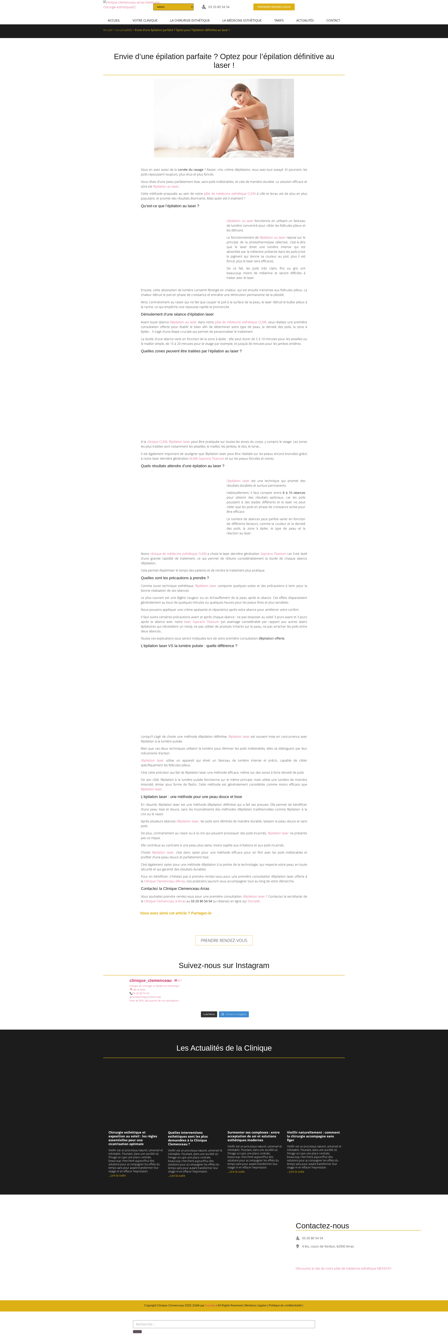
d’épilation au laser (183, 322)
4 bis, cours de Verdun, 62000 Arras (328, 1246)
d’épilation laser (188, 821)
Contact (333, 20)
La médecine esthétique (242, 20)
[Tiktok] (323, 7)
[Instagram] (311, 7)
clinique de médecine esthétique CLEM (178, 554)
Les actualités (123, 30)
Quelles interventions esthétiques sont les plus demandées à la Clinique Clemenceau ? (188, 1138)
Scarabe (210, 1305)
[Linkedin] (329, 7)
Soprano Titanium (273, 554)
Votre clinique (145, 20)
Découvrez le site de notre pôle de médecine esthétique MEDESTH (343, 1268)
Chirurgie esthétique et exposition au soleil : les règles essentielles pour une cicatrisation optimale (132, 1138)
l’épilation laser (179, 442)
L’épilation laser (238, 481)
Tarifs (279, 20)
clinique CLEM (157, 442)
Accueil (114, 20)
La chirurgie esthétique (190, 20)
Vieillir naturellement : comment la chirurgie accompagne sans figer (313, 1136)
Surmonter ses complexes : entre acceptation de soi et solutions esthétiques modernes (253, 1136)
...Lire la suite (117, 1175)
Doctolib (254, 901)
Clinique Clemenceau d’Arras (164, 881)
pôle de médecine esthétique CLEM (230, 193)
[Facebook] (317, 7)
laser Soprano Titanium (201, 622)
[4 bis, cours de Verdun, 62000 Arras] (297, 1246)
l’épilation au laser (166, 186)
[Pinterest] (335, 7)
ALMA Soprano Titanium (207, 458)
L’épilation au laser (240, 221)
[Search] (341, 7)
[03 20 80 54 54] (204, 7)
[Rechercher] (137, 1331)
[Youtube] (305, 7)
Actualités (305, 20)
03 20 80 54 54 (218, 7)
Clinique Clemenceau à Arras (165, 901)
